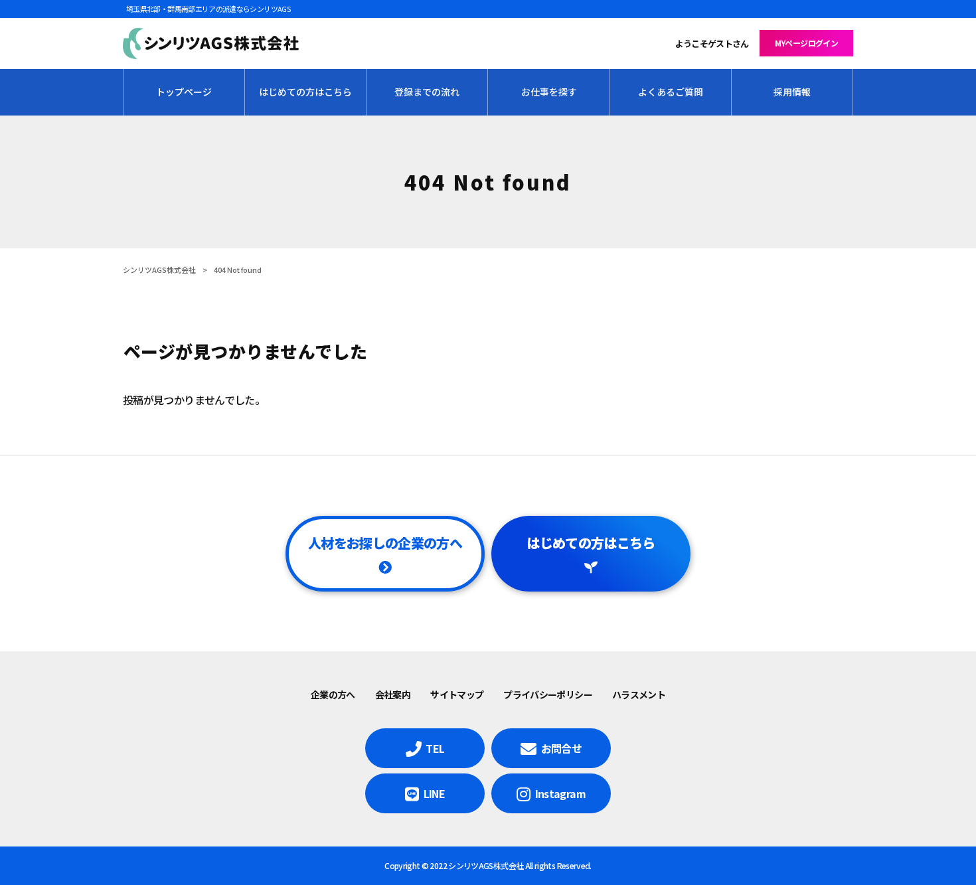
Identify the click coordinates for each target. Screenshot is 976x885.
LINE (434, 793)
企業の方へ (333, 694)
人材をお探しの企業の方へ (385, 542)
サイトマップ (456, 694)
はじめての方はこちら (591, 542)
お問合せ (561, 748)
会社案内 (392, 694)
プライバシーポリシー (547, 694)
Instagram (560, 793)
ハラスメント (638, 694)
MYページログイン (806, 42)
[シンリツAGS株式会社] (211, 44)
